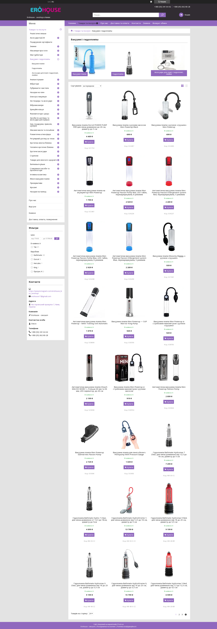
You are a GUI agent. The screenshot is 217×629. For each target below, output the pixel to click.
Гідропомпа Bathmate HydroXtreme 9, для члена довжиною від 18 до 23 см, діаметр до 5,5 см (129, 585)
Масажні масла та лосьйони (42, 130)
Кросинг (33, 188)
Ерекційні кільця (37, 110)
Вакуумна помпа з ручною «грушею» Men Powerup (168, 126)
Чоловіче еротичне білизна (41, 147)
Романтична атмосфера (40, 134)
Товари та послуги (87, 23)
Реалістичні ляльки (38, 34)
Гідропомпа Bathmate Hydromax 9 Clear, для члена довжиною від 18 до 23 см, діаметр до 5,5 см (89, 585)
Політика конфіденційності (126, 626)
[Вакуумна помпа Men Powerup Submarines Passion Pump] (89, 433)
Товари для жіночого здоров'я (43, 160)
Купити (90, 142)
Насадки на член (37, 93)
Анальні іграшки (36, 80)
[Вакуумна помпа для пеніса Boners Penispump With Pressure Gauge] (129, 433)
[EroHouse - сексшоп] (46, 9)
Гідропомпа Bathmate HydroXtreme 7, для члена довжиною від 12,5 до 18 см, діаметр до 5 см (129, 520)
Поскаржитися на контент (106, 626)
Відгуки (32, 206)
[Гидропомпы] (129, 61)
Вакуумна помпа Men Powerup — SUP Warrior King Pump (129, 322)
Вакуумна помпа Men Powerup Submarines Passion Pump (89, 453)
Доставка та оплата (120, 23)
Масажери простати (38, 51)
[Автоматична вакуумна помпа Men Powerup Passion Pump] (169, 367)
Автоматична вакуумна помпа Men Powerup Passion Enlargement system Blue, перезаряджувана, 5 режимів (129, 258)
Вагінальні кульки (37, 164)
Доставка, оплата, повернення (43, 219)
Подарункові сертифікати (41, 42)
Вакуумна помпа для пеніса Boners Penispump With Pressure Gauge (129, 453)
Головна (72, 23)
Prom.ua (121, 624)
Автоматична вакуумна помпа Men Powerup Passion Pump (168, 388)
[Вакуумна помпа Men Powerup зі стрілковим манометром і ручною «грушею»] (169, 302)
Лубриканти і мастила (39, 88)
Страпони (34, 156)
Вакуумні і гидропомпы (40, 59)
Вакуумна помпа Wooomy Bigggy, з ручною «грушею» (169, 257)
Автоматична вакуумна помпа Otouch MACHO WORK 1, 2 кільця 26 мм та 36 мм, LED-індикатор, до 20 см (89, 389)
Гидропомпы (118, 74)
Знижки (146, 23)
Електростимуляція (38, 97)
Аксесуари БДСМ (37, 38)
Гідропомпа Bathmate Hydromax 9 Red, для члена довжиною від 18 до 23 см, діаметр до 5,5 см (169, 520)
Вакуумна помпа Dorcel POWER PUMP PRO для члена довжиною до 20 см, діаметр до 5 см (89, 127)
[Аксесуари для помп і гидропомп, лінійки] (169, 61)
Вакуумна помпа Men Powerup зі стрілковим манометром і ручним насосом (129, 389)
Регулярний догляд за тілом (42, 139)
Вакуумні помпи (79, 74)
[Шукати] (162, 15)
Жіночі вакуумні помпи (39, 179)
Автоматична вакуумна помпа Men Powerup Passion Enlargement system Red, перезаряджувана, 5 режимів (169, 192)
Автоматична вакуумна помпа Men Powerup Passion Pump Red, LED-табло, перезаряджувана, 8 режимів (129, 192)
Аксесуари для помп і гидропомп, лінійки (168, 73)
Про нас (104, 23)
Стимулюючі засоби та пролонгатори (39, 169)
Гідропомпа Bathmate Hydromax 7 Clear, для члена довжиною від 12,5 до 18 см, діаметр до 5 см (169, 454)
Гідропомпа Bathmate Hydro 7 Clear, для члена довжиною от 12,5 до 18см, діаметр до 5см (89, 520)
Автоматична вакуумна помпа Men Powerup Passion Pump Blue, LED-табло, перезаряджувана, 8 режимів (89, 258)
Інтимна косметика (38, 175)
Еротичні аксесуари (38, 152)
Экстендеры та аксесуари (41, 101)
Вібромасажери (36, 105)
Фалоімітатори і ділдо (39, 114)
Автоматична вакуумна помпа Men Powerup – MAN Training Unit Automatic (89, 322)
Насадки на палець (38, 192)
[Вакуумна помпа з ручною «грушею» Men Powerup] (169, 105)
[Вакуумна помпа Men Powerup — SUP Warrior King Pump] (129, 302)
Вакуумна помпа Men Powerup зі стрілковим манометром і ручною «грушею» (169, 323)
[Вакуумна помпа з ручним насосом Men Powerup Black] (129, 105)
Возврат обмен (160, 23)
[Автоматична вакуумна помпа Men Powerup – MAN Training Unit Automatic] (89, 302)
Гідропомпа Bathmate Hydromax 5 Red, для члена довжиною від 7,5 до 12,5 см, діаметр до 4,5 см (169, 585)
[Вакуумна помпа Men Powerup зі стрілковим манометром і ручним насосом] (129, 367)
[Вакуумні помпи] (89, 61)
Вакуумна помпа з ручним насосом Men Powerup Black (129, 126)
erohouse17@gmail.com (41, 296)
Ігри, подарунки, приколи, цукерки (41, 125)
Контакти (136, 23)
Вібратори (34, 84)
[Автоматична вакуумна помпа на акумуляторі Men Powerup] (89, 171)
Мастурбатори (36, 55)
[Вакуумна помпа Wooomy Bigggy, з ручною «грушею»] (169, 236)
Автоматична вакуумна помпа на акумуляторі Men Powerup (89, 191)
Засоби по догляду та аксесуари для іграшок (39, 119)
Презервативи (36, 183)
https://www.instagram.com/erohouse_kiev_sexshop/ (45, 292)
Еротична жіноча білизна (40, 143)
